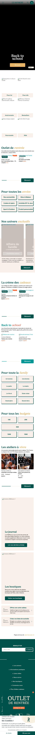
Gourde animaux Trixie (25, 339)
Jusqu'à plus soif (23, 337)
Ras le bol (21, 158)
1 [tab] (29, 67)
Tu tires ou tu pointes (24, 294)
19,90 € (25, 340)
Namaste (3, 294)
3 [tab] (32, 67)
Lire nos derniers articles (16, 545)
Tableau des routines (6, 339)
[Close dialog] (33, 692)
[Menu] (2, 2)
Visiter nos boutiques (15, 598)
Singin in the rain (5, 159)
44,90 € (3, 340)
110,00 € (3, 162)
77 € (7, 162)
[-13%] (27, 334)
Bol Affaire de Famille (24, 159)
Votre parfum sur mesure (24, 470)
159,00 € (20, 477)
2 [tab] (30, 67)
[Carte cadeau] (31, 610)
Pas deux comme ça (6, 470)
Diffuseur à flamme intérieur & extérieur (9, 296)
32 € (20, 297)
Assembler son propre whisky (9, 472)
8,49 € (24, 161)
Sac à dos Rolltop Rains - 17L (8, 161)
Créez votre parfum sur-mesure (24, 473)
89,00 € (3, 476)
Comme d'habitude (6, 337)
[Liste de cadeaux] (31, 621)
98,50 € (3, 298)
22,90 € (21, 340)
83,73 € (7, 298)
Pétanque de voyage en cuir (26, 295)
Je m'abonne (29, 649)
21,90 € (21, 161)
